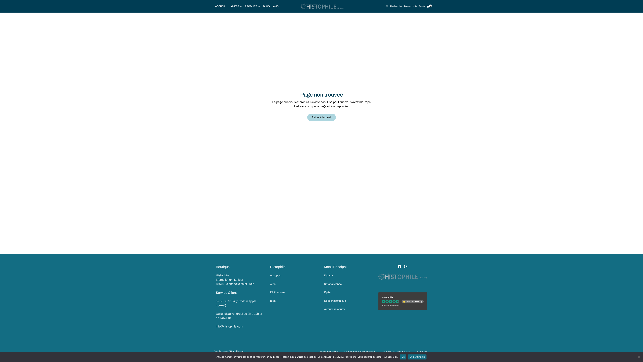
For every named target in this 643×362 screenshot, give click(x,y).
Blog (266, 6)
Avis (275, 6)
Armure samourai (334, 309)
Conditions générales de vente (360, 351)
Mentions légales (329, 351)
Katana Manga (333, 284)
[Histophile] (323, 6)
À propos (275, 275)
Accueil (220, 6)
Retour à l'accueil (321, 117)
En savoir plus (417, 356)
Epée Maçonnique (335, 300)
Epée (327, 292)
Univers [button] (234, 6)
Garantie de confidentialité (396, 351)
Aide (273, 284)
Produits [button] (251, 6)
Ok (403, 356)
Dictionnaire (277, 292)
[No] (638, 357)
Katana (328, 275)
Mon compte (410, 6)
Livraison (422, 351)
